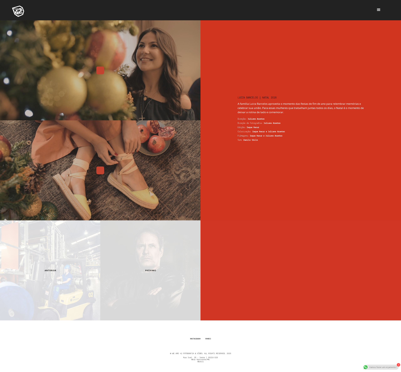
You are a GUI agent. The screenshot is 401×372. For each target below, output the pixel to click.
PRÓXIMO (150, 270)
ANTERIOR (50, 270)
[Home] (18, 11)
